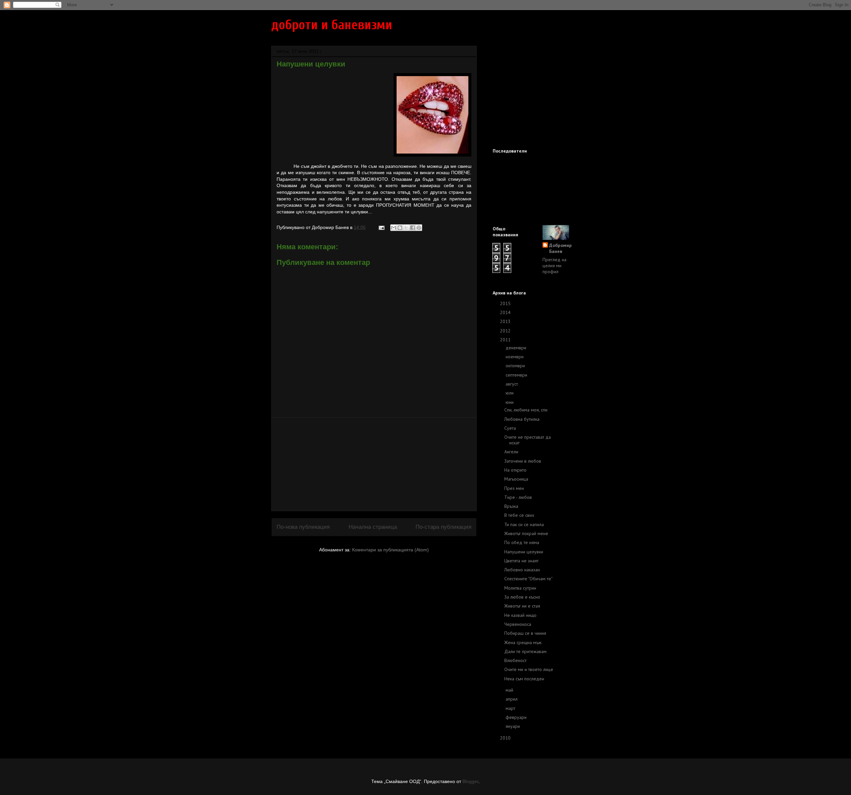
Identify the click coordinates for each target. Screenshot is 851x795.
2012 (506, 331)
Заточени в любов (522, 461)
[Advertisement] (374, 464)
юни (510, 402)
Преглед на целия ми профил (554, 266)
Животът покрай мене (526, 533)
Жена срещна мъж (523, 642)
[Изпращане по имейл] (393, 227)
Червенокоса (517, 624)
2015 (506, 303)
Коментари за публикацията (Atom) (390, 549)
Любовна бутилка (522, 419)
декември (517, 348)
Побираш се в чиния (525, 633)
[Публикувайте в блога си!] (400, 227)
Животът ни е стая (522, 606)
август (512, 384)
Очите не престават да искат (527, 440)
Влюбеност (515, 660)
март (511, 708)
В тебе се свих (519, 515)
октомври (516, 366)
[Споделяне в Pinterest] (419, 227)
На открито (515, 470)
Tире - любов (518, 497)
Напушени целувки (523, 552)
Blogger (470, 781)
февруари (517, 717)
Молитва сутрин (520, 588)
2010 (506, 738)
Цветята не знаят (521, 561)
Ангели (511, 452)
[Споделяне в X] (406, 227)
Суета (510, 428)
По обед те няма (521, 542)
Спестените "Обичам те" (528, 579)
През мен (514, 488)
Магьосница (516, 479)
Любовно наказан (522, 570)
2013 (506, 321)
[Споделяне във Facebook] (412, 227)
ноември (515, 357)
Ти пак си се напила (524, 524)
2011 (506, 340)
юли (510, 393)
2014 (506, 312)
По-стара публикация (443, 527)
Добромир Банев (560, 248)
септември (517, 375)
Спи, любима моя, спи (525, 410)
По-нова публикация (303, 527)
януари (513, 726)
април (512, 699)
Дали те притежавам (525, 651)
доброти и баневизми (331, 25)
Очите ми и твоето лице (528, 669)
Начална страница (373, 527)
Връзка (511, 506)
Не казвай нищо (520, 615)
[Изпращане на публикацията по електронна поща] (381, 227)
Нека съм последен (524, 679)
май (510, 690)
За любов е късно (522, 597)
